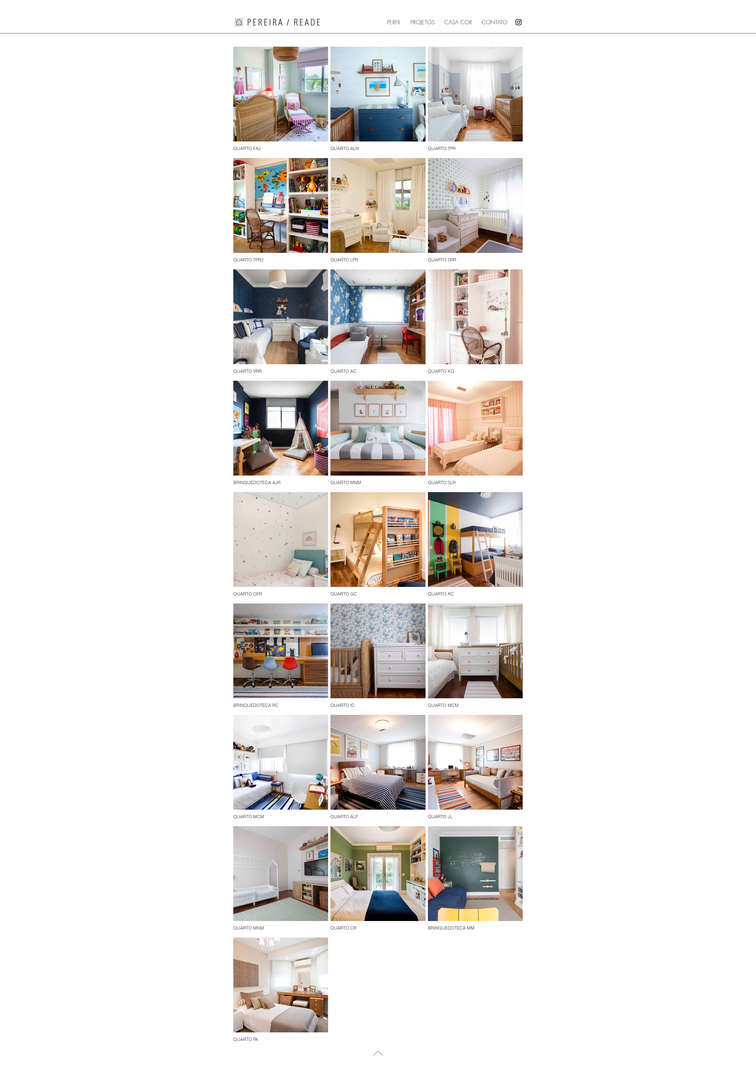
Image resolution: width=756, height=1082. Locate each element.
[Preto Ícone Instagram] (518, 22)
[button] (423, 22)
